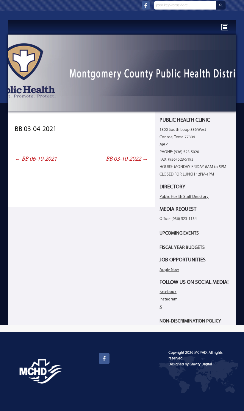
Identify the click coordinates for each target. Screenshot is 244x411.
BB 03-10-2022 (127, 159)
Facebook (167, 292)
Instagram (168, 299)
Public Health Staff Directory (184, 197)
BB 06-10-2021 (36, 159)
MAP (163, 144)
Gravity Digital (201, 364)
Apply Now (169, 270)
